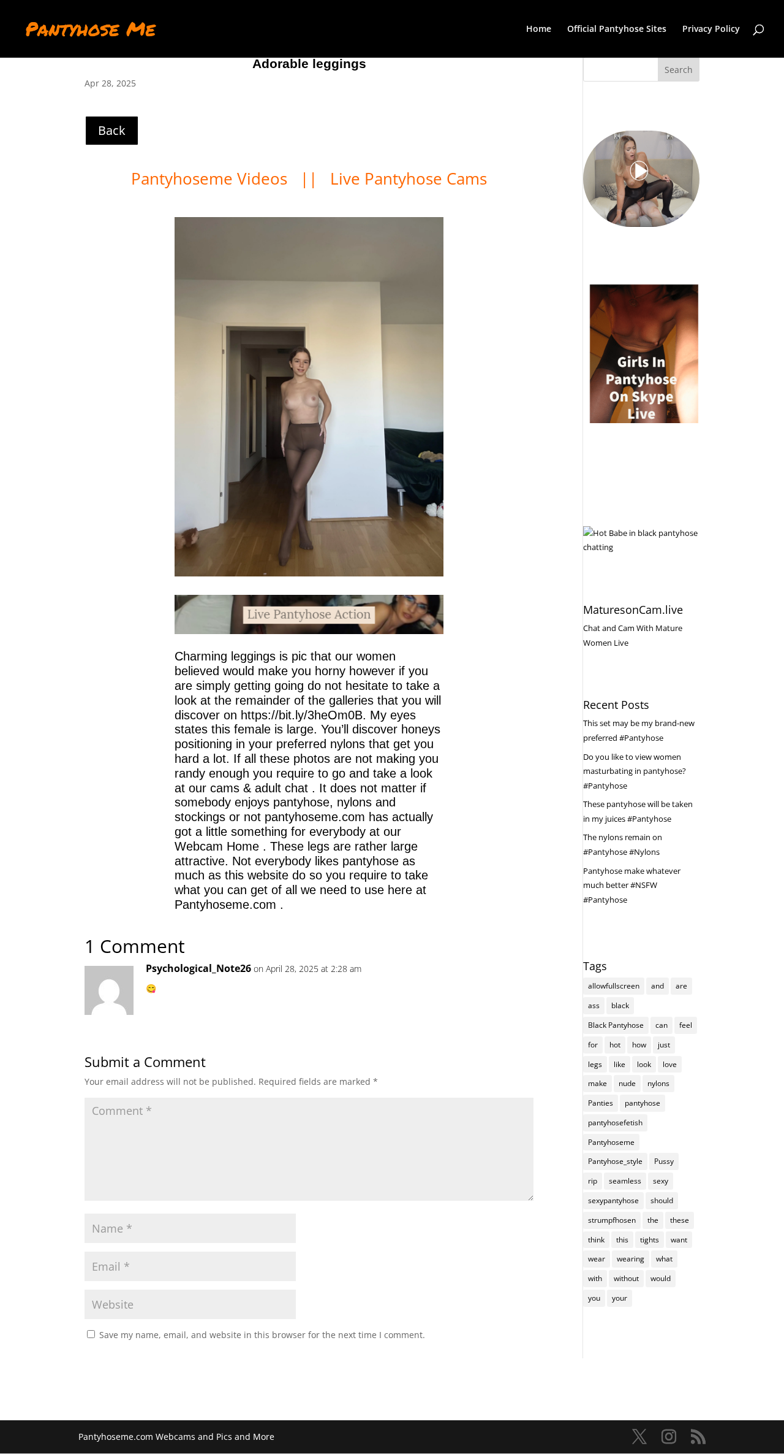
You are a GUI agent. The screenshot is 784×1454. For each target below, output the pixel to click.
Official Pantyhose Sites (616, 29)
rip (592, 1181)
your (619, 1298)
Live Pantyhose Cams (408, 178)
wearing (630, 1258)
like (619, 1064)
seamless (625, 1181)
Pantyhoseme (611, 1142)
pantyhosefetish (615, 1122)
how (639, 1044)
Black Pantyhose (616, 1025)
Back (112, 130)
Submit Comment (470, 1365)
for (593, 1044)
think (596, 1239)
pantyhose (642, 1103)
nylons (658, 1083)
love (670, 1064)
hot (614, 1044)
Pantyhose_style (615, 1161)
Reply (504, 981)
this (622, 1239)
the (652, 1220)
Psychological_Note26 (198, 968)
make (597, 1083)
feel (685, 1025)
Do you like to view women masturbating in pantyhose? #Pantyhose (634, 771)
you (594, 1298)
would (660, 1278)
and (657, 986)
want (679, 1239)
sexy (660, 1181)
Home (538, 29)
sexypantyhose (613, 1200)
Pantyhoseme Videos (211, 178)
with (595, 1278)
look (644, 1064)
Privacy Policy (711, 29)
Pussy (664, 1161)
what (664, 1258)
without (626, 1278)
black (620, 1005)
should (661, 1200)
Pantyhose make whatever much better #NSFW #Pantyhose (631, 885)
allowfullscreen (613, 986)
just (664, 1044)
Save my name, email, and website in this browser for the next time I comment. (262, 1335)
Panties (600, 1103)
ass (594, 1005)
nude (627, 1083)
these (679, 1220)
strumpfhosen (612, 1220)
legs (595, 1064)
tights (649, 1239)
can (661, 1025)
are (681, 986)
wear (596, 1258)
